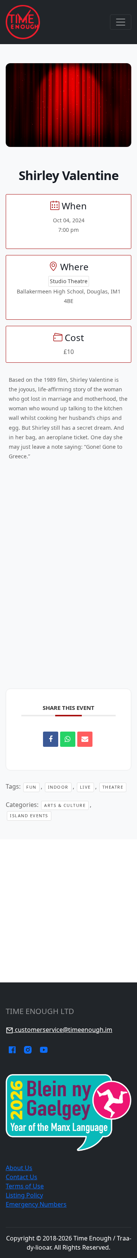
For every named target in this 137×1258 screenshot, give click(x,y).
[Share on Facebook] (50, 739)
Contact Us (21, 1177)
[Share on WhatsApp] (67, 739)
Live (85, 787)
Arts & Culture (65, 805)
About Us (19, 1168)
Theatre (113, 787)
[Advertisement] (68, 910)
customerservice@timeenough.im (62, 1029)
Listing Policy (24, 1195)
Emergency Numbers (36, 1204)
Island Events (29, 815)
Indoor (58, 787)
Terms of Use (25, 1186)
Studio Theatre (69, 281)
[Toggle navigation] (120, 22)
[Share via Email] (84, 739)
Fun (31, 787)
